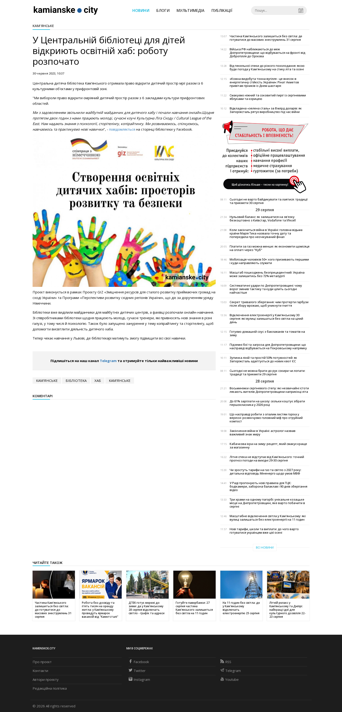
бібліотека (76, 380)
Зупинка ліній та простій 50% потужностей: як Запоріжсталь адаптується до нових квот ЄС (263, 359)
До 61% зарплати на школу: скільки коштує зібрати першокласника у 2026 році (267, 403)
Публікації (221, 10)
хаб (97, 380)
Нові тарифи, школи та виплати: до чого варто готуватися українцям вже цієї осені (264, 530)
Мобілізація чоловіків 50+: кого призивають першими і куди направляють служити (269, 261)
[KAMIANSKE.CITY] (66, 10)
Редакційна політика (50, 688)
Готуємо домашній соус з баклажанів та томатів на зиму (267, 333)
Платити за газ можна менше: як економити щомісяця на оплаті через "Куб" (269, 248)
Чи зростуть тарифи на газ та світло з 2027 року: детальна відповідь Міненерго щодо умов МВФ (265, 471)
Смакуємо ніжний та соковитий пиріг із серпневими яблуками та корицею (268, 97)
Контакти (40, 670)
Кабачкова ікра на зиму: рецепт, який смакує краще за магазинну (268, 445)
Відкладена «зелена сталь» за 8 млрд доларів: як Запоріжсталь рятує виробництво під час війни (266, 110)
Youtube (232, 679)
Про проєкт (42, 661)
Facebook (141, 661)
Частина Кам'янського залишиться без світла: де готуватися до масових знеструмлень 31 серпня (266, 37)
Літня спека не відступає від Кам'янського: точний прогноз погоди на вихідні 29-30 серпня (267, 458)
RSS (228, 661)
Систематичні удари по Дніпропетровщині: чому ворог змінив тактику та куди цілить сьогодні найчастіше (266, 289)
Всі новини (265, 547)
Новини (140, 10)
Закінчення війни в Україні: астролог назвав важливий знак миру (262, 432)
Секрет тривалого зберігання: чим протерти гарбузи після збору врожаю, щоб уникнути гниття (269, 303)
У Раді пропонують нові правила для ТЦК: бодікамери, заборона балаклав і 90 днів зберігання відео (268, 486)
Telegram (108, 360)
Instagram (142, 679)
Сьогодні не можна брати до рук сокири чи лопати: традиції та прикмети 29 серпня (267, 372)
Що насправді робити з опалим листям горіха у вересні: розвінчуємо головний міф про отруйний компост (266, 418)
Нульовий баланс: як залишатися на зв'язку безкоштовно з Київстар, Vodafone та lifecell (263, 218)
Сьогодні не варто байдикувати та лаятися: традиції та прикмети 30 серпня (269, 201)
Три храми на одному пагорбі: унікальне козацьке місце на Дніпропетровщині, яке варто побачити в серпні (267, 503)
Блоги (163, 10)
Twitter (140, 670)
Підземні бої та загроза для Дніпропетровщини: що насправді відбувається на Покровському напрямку (268, 346)
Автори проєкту (46, 679)
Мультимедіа (191, 10)
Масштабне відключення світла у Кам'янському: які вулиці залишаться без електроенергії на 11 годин (268, 517)
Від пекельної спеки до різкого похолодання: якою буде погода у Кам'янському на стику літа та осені (267, 67)
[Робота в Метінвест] (264, 157)
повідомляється (121, 129)
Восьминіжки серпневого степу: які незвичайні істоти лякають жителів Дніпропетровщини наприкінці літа (269, 390)
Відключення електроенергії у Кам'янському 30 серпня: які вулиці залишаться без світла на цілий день (266, 318)
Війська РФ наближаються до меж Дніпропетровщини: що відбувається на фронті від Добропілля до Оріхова (267, 52)
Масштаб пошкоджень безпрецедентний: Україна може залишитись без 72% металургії (267, 274)
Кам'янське (43, 25)
